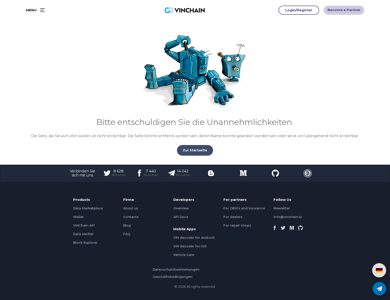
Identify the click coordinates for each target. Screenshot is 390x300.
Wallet (78, 217)
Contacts (131, 217)
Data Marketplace (88, 208)
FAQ (126, 234)
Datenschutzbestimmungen (176, 269)
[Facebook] (274, 226)
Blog (127, 225)
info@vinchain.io (288, 217)
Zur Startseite (195, 150)
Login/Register (298, 10)
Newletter (282, 208)
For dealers (232, 217)
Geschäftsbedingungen (173, 277)
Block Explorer (85, 243)
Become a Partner (344, 10)
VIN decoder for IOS (190, 246)
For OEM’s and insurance (244, 208)
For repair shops (237, 225)
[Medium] (292, 226)
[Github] (300, 226)
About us (130, 208)
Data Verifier (83, 234)
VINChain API (84, 225)
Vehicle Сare (183, 255)
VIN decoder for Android (193, 238)
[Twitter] (283, 226)
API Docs (180, 217)
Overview (181, 208)
